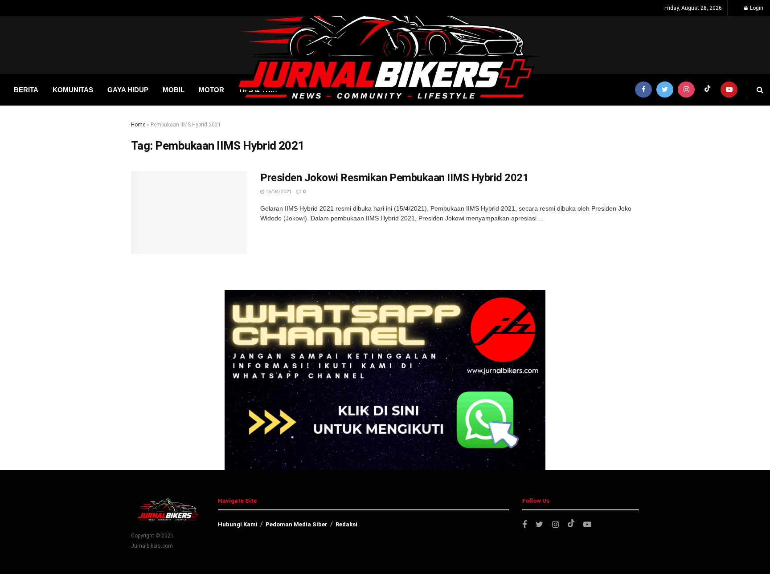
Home (138, 125)
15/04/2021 (277, 192)
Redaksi (346, 524)
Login (756, 8)
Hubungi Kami (238, 524)
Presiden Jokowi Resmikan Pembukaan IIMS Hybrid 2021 (394, 177)
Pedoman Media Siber (297, 524)
